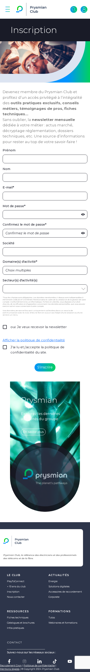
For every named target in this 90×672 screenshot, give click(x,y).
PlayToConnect (15, 581)
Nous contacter (15, 596)
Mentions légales (9, 668)
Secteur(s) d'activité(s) (20, 280)
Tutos (51, 617)
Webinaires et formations (62, 622)
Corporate (53, 596)
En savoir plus (33, 432)
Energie (52, 581)
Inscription (13, 591)
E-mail (8, 187)
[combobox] (45, 270)
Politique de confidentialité (39, 665)
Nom (6, 169)
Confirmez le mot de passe (24, 224)
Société (8, 243)
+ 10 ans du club (16, 586)
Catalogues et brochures (21, 622)
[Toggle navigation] (8, 9)
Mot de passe (14, 206)
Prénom (9, 150)
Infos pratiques (15, 627)
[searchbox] (20, 270)
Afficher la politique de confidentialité (34, 340)
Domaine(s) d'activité (20, 261)
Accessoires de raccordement (65, 591)
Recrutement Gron (11, 665)
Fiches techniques (17, 617)
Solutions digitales (58, 586)
